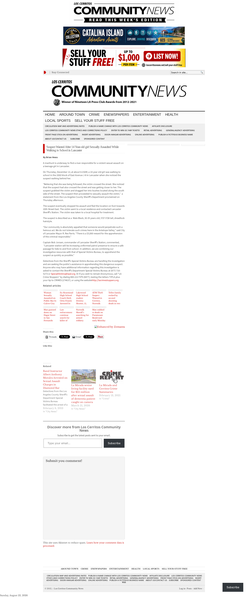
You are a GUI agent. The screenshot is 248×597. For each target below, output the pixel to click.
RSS (124, 582)
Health (171, 114)
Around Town (72, 114)
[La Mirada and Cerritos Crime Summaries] (111, 376)
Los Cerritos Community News (67, 588)
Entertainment (147, 114)
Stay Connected (60, 72)
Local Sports (58, 120)
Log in (182, 588)
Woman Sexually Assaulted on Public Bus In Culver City (50, 298)
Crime (94, 114)
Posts (189, 588)
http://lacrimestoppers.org (105, 280)
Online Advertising (144, 134)
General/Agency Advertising (180, 130)
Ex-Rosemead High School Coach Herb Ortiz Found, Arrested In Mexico (66, 298)
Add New (198, 588)
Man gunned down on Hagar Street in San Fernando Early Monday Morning (50, 315)
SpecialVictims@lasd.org (63, 274)
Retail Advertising (153, 130)
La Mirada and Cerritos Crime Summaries (108, 388)
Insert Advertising (91, 134)
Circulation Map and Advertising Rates (65, 126)
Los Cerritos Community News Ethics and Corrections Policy (76, 130)
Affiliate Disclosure (162, 126)
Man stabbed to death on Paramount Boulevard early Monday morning (98, 315)
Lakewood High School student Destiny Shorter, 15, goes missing (82, 298)
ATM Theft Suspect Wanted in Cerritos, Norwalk (97, 298)
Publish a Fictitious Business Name (175, 134)
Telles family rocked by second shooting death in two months (114, 298)
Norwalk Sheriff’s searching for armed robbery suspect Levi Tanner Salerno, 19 (82, 315)
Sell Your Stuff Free (95, 120)
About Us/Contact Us (55, 138)
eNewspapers (116, 114)
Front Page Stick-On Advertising (61, 134)
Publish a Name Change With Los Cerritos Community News (118, 126)
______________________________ (124, 24)
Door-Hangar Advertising (118, 134)
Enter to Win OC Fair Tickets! (125, 130)
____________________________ (124, 47)
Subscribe (75, 138)
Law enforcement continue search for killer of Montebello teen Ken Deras (66, 315)
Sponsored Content (94, 138)
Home (50, 114)
